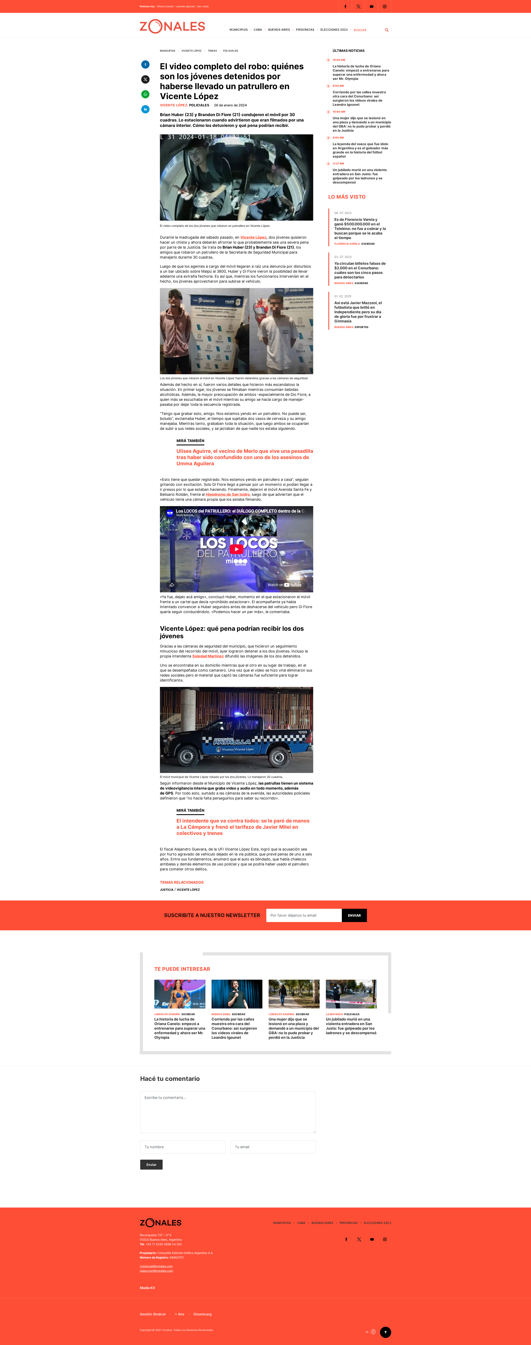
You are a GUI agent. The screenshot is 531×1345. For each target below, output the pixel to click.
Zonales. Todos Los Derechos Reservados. (187, 1330)
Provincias (305, 29)
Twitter (358, 6)
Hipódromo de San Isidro (228, 494)
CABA (258, 29)
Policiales (230, 50)
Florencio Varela (347, 243)
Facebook (345, 6)
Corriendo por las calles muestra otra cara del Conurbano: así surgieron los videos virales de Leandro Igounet (359, 98)
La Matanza (334, 1014)
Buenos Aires (279, 29)
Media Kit (147, 1288)
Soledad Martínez (208, 656)
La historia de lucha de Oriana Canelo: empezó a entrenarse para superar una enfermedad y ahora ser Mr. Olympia (361, 72)
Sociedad (368, 243)
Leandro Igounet (185, 6)
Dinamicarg (203, 1314)
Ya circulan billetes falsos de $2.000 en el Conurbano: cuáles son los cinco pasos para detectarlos (360, 270)
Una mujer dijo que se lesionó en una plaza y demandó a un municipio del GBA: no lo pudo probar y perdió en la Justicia (362, 124)
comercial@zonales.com (156, 1266)
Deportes (361, 327)
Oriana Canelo (165, 6)
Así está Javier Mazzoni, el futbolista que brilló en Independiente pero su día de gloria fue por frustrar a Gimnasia (358, 312)
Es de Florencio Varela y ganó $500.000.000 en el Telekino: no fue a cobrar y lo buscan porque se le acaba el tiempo (360, 228)
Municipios (239, 29)
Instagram (384, 6)
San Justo (203, 6)
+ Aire (179, 1314)
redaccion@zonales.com (156, 1270)
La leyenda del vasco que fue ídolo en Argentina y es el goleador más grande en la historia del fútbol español (360, 150)
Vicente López (191, 50)
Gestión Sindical (153, 1314)
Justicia (166, 889)
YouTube (371, 6)
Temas (212, 50)
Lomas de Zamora (167, 1014)
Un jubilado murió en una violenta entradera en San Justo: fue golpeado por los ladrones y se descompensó (360, 176)
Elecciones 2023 (334, 29)
